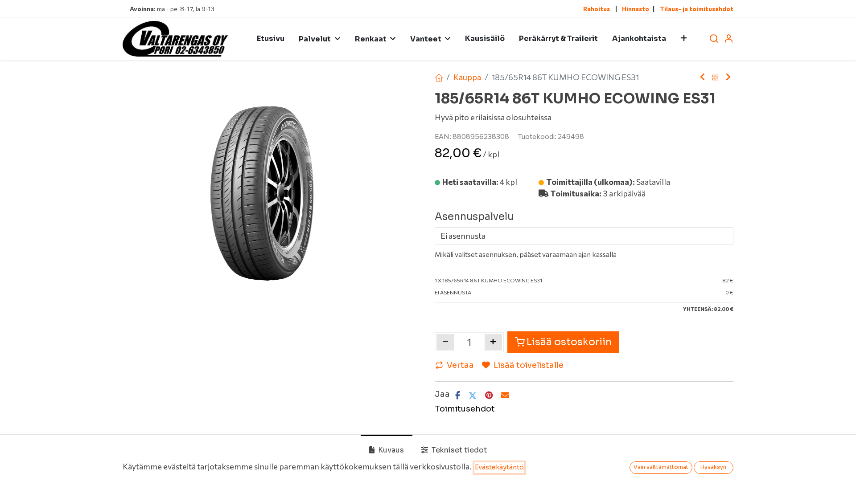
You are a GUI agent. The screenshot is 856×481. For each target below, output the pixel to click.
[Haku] (714, 39)
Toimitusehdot (465, 409)
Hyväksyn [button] (713, 467)
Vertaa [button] (460, 365)
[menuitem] (271, 38)
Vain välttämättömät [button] (661, 467)
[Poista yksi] (445, 342)
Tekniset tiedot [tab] (458, 450)
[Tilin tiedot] (728, 39)
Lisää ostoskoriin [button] (569, 342)
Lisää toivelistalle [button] (529, 365)
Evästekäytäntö (499, 467)
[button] (683, 38)
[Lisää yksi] (493, 342)
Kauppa (467, 77)
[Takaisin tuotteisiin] (715, 77)
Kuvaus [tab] (390, 450)
